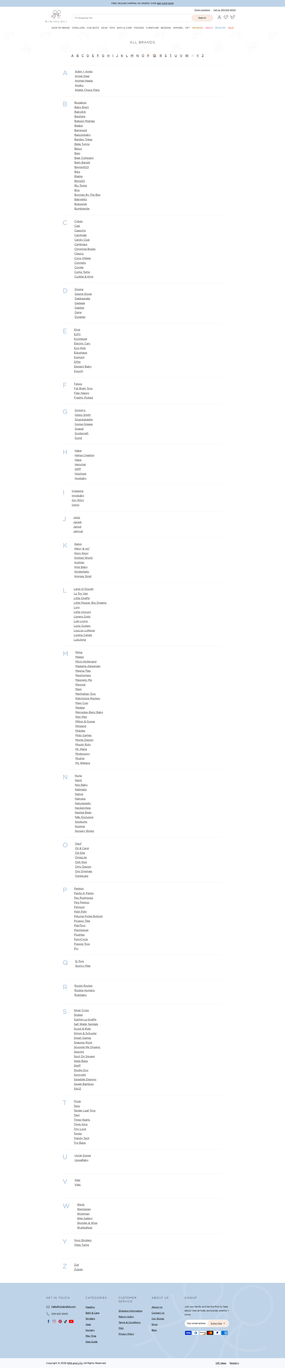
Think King (81, 1124)
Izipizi (75, 505)
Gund (78, 438)
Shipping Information (130, 1311)
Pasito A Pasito (84, 893)
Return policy (126, 1316)
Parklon (79, 888)
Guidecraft (81, 433)
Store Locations (202, 10)
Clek (77, 226)
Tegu (77, 1106)
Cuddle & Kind (83, 276)
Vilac (78, 1184)
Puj (76, 948)
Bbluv (78, 149)
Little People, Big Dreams (90, 603)
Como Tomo (82, 272)
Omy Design (83, 867)
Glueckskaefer (84, 419)
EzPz (77, 334)
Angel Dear (82, 76)
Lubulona (80, 639)
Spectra (79, 1052)
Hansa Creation (84, 455)
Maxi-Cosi (81, 703)
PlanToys (79, 925)
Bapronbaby (82, 135)
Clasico (79, 253)
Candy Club (82, 240)
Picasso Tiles (82, 921)
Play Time (91, 1336)
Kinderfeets (81, 571)
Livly (77, 607)
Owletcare (81, 876)
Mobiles (80, 731)
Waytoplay (84, 1209)
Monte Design (84, 740)
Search (202, 17)
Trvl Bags (80, 1143)
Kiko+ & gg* (82, 548)
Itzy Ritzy (78, 500)
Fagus (78, 384)
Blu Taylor (80, 185)
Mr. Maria (81, 749)
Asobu (79, 85)
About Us (157, 1307)
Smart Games (82, 1038)
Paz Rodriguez (83, 898)
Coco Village (82, 258)
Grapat (79, 429)
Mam (78, 689)
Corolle (78, 267)
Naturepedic (83, 803)
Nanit (78, 780)
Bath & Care (92, 1313)
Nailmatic (81, 789)
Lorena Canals (83, 635)
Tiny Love (80, 1129)
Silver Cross (81, 1010)
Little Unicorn (82, 612)
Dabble (79, 308)
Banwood (80, 130)
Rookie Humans (84, 990)
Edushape (80, 353)
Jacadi (77, 522)
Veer (77, 1180)
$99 (159, 3)
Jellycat (78, 531)
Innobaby (78, 495)
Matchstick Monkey (87, 698)
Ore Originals (83, 871)
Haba (78, 450)
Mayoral (80, 684)
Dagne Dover (83, 294)
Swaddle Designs (85, 1079)
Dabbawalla (82, 298)
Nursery (90, 1330)
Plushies (79, 935)
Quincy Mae (82, 966)
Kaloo (78, 544)
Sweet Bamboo (84, 1084)
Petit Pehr (80, 911)
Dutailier (80, 317)
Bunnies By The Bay (87, 195)
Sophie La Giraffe (85, 1019)
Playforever (81, 930)
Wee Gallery (85, 1218)
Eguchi (78, 371)
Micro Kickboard (85, 661)
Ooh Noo (81, 862)
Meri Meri (81, 717)
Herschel (80, 464)
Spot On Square (84, 1056)
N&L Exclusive (84, 817)
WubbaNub (84, 1227)
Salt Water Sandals (86, 1024)
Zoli (76, 1265)
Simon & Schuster (85, 1033)
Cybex (78, 221)
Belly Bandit (82, 162)
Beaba (78, 125)
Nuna (78, 775)
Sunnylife (80, 1075)
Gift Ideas (221, 1363)
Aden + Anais (84, 71)
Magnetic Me (83, 680)
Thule (77, 1101)
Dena (78, 312)
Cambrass (80, 244)
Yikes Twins (81, 1245)
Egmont (79, 357)
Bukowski (80, 204)
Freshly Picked (83, 397)
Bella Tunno (82, 144)
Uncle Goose (83, 1155)
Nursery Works (84, 831)
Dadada (80, 303)
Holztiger (80, 474)
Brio (77, 190)
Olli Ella (80, 853)
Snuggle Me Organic (87, 1047)
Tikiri (77, 1115)
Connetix (80, 263)
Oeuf (78, 843)
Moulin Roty (83, 744)
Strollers (90, 1318)
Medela (80, 707)
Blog (154, 1330)
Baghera (79, 116)
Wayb (81, 1204)
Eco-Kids (80, 348)
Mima (78, 652)
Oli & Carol (82, 848)
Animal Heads (84, 81)
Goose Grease (84, 424)
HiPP (78, 469)
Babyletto (80, 199)
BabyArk (80, 112)
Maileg (79, 657)
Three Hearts (82, 1120)
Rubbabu (80, 995)
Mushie (79, 758)
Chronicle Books (84, 249)
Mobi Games (83, 735)
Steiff (77, 1065)
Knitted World (83, 558)
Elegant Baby (83, 366)
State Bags (81, 1061)
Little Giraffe (82, 598)
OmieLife (81, 857)
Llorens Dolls (82, 616)
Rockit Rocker (83, 986)
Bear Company (84, 158)
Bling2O (79, 181)
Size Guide (91, 1341)
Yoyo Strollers (83, 1240)
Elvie (77, 329)
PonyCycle (81, 939)
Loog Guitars (82, 626)
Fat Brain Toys (83, 388)
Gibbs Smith (83, 415)
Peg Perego (81, 902)
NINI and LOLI (75, 1363)
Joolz (76, 517)
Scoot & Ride (82, 1029)
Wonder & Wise (87, 1223)
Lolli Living (81, 621)
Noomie (80, 826)
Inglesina (77, 491)
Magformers (83, 675)
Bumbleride (81, 208)
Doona (79, 289)
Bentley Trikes (83, 139)
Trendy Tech (81, 1138)
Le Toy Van (81, 593)
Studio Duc (81, 1070)
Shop (155, 1324)
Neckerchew (83, 808)
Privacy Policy (126, 1334)
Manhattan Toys (85, 694)
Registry (234, 1363)
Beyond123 (81, 167)
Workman (83, 1214)
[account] (219, 17)
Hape (78, 460)
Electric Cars (82, 343)
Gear (88, 1324)
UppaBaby (81, 1160)
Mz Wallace (82, 763)
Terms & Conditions (130, 1322)
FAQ (121, 1328)
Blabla (78, 176)
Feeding (90, 1307)
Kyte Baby (81, 567)
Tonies (78, 1133)
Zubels (78, 1269)
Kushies (79, 562)
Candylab (80, 235)
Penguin (79, 907)
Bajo (77, 153)
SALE (77, 1088)
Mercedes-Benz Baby (89, 712)
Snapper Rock (83, 1042)
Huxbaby (80, 478)
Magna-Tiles (83, 671)
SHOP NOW (167, 3)
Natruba (80, 799)
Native (79, 794)
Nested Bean (83, 812)
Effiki (77, 362)
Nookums (81, 822)
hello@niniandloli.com (63, 1306)
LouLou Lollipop (84, 630)
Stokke (78, 1015)
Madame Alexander (87, 666)
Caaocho (80, 230)
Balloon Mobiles (84, 121)
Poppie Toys (82, 944)
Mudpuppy (82, 754)
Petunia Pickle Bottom (88, 916)
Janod (77, 527)
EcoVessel (80, 339)
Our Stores (158, 1318)
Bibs (77, 172)
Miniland (80, 726)
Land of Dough (84, 589)
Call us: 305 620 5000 (224, 10)
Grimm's (80, 410)
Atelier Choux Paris (87, 90)
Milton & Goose (85, 721)
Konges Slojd (82, 576)
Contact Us (158, 1313)
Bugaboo (80, 102)
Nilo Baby (81, 785)
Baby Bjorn (81, 107)
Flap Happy (81, 393)
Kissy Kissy (81, 553)
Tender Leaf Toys (84, 1110)
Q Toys (79, 961)
